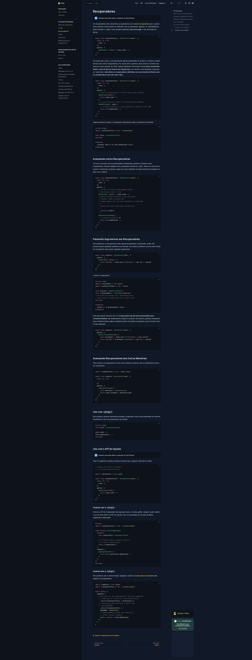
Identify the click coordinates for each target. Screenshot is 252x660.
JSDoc (104, 172)
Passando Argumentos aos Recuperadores (183, 16)
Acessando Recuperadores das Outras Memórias (183, 19)
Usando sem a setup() (182, 30)
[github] (189, 3)
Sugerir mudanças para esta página (107, 635)
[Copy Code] (157, 38)
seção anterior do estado (144, 576)
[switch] (179, 3)
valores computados (141, 24)
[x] (185, 3)
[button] (68, 8)
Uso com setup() (178, 22)
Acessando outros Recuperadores (183, 13)
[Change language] (172, 3)
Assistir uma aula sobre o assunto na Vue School (116, 18)
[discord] (193, 3)
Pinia (62, 3)
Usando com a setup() (182, 27)
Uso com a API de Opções (181, 24)
